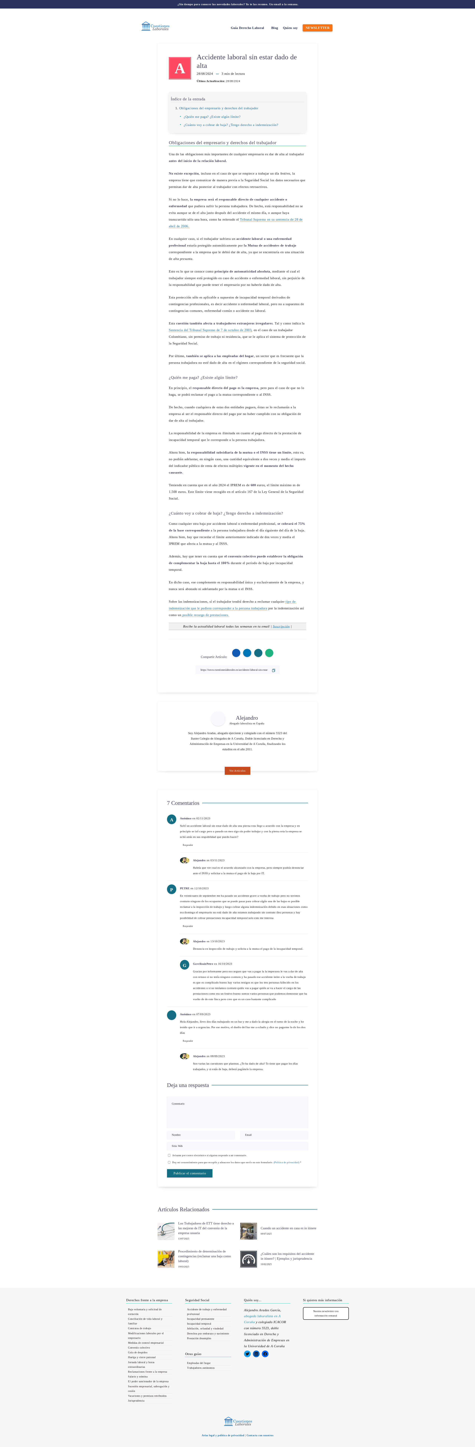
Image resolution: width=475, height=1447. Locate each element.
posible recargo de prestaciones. (205, 615)
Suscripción (281, 626)
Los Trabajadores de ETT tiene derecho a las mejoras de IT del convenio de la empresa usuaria (206, 1228)
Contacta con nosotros (260, 1435)
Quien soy (290, 28)
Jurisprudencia (136, 1400)
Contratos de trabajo (139, 1328)
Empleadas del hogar (199, 1363)
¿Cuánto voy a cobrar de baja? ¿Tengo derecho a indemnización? (231, 125)
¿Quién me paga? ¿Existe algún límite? (212, 117)
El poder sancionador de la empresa (148, 1381)
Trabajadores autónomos (201, 1367)
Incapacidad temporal (199, 1323)
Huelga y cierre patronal (142, 1357)
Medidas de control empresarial (146, 1342)
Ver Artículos (237, 770)
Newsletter (318, 28)
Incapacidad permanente (200, 1319)
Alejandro (247, 718)
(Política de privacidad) (286, 1162)
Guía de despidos (137, 1352)
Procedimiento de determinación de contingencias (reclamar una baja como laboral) (204, 1256)
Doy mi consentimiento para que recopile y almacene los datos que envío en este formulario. (237, 1162)
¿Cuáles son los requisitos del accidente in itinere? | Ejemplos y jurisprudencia (287, 1256)
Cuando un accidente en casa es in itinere (288, 1228)
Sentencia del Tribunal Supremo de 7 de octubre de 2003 (210, 330)
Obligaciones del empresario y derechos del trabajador (218, 108)
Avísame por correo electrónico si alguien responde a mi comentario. (209, 1155)
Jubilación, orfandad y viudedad (205, 1328)
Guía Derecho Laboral (247, 28)
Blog (274, 28)
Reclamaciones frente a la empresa (147, 1371)
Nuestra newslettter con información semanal (326, 1313)
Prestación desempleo (199, 1338)
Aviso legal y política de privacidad (223, 1435)
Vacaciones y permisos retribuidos (147, 1396)
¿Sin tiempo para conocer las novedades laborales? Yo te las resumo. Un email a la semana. (238, 4)
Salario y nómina (138, 1376)
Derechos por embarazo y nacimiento (208, 1333)
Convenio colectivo (139, 1347)
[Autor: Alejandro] (218, 718)
